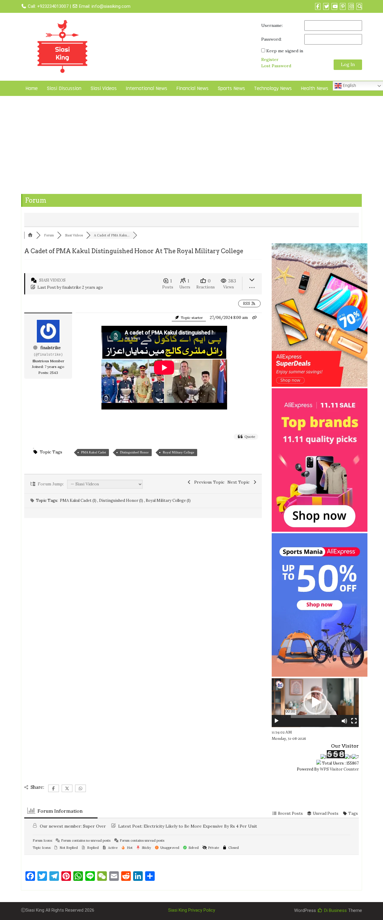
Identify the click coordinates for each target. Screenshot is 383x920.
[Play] (276, 721)
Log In (348, 64)
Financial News (192, 88)
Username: (272, 25)
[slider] (310, 716)
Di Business (335, 910)
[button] (315, 702)
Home (31, 88)
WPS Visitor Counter (339, 769)
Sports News (231, 88)
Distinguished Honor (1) (121, 500)
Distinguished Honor (134, 452)
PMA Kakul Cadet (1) (78, 500)
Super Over (94, 826)
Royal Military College (178, 452)
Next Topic (239, 482)
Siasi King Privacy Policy (191, 910)
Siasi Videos (103, 88)
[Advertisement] (191, 146)
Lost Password (276, 65)
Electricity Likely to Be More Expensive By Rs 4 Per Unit (200, 826)
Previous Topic (208, 482)
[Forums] (30, 235)
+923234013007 (53, 6)
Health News (314, 88)
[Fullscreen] (354, 721)
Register (270, 59)
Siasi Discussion (64, 88)
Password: (271, 39)
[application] (315, 702)
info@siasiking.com (111, 6)
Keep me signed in (284, 51)
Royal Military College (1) (168, 500)
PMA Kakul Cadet (93, 452)
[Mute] (344, 721)
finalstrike (71, 287)
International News (146, 88)
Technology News (273, 88)
